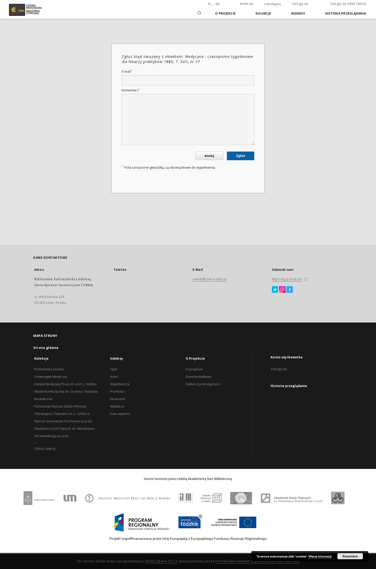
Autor (114, 376)
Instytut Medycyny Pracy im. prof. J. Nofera (65, 384)
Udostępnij (272, 4)
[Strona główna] (199, 10)
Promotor (117, 391)
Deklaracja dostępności (203, 384)
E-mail (127, 71)
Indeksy (298, 13)
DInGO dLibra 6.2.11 (162, 561)
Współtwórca (120, 384)
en (218, 4)
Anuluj (209, 156)
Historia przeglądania (345, 13)
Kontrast (246, 4)
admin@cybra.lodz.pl (210, 279)
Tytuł (113, 369)
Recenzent (117, 399)
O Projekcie (225, 13)
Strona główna (46, 348)
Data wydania (120, 414)
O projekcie (194, 369)
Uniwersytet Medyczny (50, 376)
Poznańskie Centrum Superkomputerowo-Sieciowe (257, 561)
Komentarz (131, 90)
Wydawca (117, 406)
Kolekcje (263, 13)
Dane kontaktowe (199, 376)
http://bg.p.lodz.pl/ (287, 279)
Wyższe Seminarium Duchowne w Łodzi (63, 421)
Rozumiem (350, 556)
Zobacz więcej (45, 448)
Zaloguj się (300, 4)
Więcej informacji (319, 556)
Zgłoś (240, 156)
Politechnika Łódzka (49, 369)
